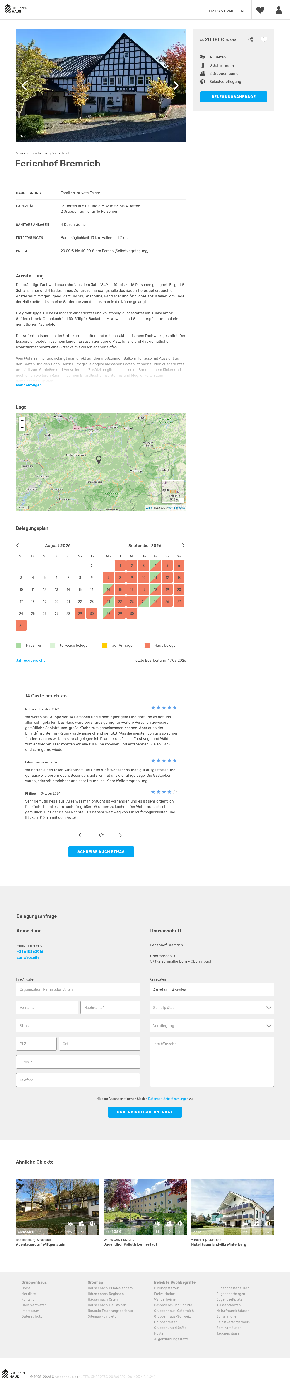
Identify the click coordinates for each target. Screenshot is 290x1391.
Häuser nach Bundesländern (110, 1288)
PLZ (23, 1044)
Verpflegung (163, 1026)
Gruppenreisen (165, 1322)
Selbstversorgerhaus (233, 1322)
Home (26, 1288)
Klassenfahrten (229, 1305)
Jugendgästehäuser (233, 1288)
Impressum (30, 1311)
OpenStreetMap (176, 507)
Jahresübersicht (30, 660)
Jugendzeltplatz (229, 1300)
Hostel (159, 1334)
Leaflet (149, 507)
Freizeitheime (165, 1294)
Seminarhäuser (229, 1328)
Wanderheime (165, 1300)
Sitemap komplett (102, 1317)
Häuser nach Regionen (106, 1294)
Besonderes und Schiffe (173, 1305)
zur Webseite (28, 957)
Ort (65, 1044)
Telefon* (27, 1080)
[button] (100, 460)
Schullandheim (228, 1317)
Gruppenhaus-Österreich (174, 1311)
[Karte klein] (181, 500)
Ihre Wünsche (164, 1044)
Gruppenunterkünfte (170, 1328)
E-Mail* (26, 1062)
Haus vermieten (226, 11)
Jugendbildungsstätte (171, 1339)
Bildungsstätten (166, 1288)
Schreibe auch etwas (101, 852)
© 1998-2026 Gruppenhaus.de (92, 1377)
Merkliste (29, 1294)
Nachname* (94, 1007)
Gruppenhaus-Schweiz (172, 1317)
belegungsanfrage (234, 97)
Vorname (27, 1007)
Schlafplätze (163, 1007)
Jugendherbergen (231, 1294)
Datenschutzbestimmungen (168, 1099)
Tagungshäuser (229, 1334)
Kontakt (28, 1300)
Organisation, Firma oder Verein (46, 989)
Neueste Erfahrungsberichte (110, 1311)
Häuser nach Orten (103, 1300)
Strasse (26, 1026)
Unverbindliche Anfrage (145, 1112)
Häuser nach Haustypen (107, 1305)
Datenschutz (32, 1317)
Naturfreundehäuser (233, 1311)
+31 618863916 (30, 952)
